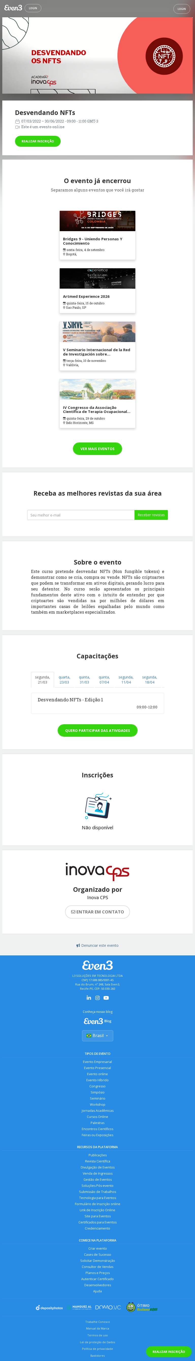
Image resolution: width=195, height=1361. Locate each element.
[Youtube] (106, 999)
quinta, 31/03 (84, 680)
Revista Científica (97, 1161)
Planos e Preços (98, 1273)
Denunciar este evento (100, 945)
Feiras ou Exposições (97, 1135)
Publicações (98, 1155)
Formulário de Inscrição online (97, 1204)
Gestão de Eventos (98, 1179)
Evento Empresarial (97, 1062)
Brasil (98, 1035)
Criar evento (97, 1248)
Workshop (97, 1104)
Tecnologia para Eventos (97, 1198)
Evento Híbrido (97, 1080)
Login (33, 8)
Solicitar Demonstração (97, 1261)
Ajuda (97, 1291)
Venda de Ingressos (97, 1173)
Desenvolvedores (97, 1285)
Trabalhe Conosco (97, 1322)
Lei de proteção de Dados (97, 1342)
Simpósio (98, 1092)
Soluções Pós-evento (97, 1186)
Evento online (97, 1074)
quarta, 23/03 (64, 680)
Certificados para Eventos (97, 1222)
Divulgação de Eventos (98, 1167)
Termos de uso (97, 1335)
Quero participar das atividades (97, 730)
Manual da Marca (97, 1328)
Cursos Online (97, 1117)
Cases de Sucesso (97, 1254)
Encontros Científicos (97, 1129)
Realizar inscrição (38, 141)
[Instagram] (97, 999)
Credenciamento (97, 1228)
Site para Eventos (98, 1216)
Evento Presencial (97, 1068)
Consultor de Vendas (97, 1267)
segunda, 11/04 (126, 680)
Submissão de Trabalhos (97, 1192)
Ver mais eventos (97, 448)
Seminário (97, 1098)
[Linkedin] (89, 999)
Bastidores (97, 1355)
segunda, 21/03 (42, 680)
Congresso (97, 1086)
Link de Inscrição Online (97, 1210)
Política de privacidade (97, 1349)
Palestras (97, 1123)
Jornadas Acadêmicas (97, 1110)
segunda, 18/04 (149, 680)
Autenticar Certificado (97, 1279)
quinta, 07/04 (104, 680)
